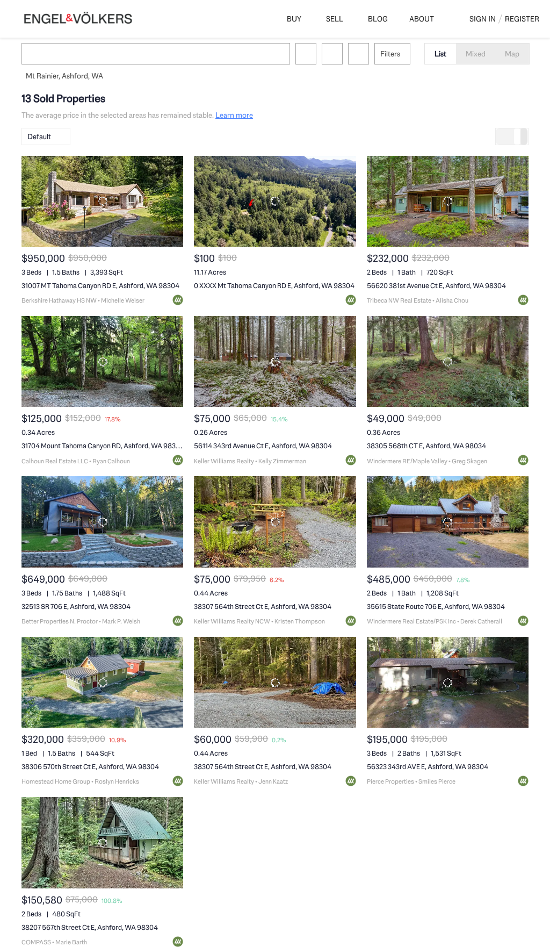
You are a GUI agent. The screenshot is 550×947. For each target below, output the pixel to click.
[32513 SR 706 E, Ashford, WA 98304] (102, 521)
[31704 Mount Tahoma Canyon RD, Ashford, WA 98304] (102, 361)
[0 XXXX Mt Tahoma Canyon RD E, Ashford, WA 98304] (275, 201)
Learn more (234, 115)
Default (39, 136)
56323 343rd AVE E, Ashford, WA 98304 (427, 766)
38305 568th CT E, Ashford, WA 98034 (426, 445)
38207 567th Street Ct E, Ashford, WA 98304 (89, 927)
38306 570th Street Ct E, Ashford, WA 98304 (90, 766)
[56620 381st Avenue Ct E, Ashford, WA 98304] (448, 201)
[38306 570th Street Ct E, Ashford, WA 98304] (102, 682)
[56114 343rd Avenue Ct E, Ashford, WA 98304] (275, 361)
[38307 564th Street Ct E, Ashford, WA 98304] (275, 521)
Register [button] (522, 19)
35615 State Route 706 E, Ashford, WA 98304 (436, 606)
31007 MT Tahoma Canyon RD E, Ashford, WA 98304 (100, 285)
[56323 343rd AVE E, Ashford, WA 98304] (448, 682)
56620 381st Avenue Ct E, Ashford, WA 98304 (436, 285)
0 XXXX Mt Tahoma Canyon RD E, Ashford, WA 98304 (274, 285)
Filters (390, 54)
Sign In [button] (482, 19)
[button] (34, 53)
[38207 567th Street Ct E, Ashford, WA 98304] (102, 842)
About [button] (421, 19)
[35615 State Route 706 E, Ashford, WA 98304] (448, 521)
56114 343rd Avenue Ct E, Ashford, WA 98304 (263, 445)
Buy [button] (294, 19)
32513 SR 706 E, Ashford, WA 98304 (76, 606)
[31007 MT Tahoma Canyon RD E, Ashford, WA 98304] (102, 201)
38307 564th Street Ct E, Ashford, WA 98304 (262, 606)
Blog (378, 19)
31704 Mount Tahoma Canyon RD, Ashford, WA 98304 (102, 445)
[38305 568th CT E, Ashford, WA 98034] (448, 361)
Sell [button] (334, 19)
